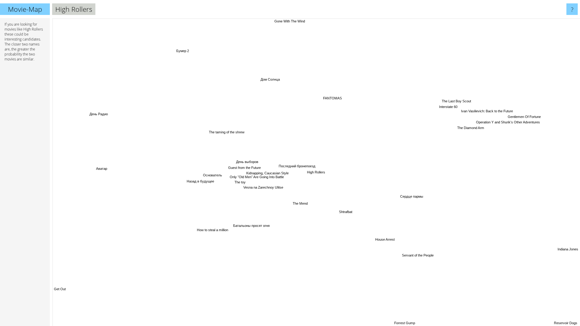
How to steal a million (209, 228)
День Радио (99, 113)
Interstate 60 (446, 107)
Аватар (101, 166)
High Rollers (316, 172)
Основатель (211, 175)
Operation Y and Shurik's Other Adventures (507, 122)
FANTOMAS (326, 98)
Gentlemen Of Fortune (524, 116)
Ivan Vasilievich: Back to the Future (486, 111)
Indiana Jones (568, 247)
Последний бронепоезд (296, 166)
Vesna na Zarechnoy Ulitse (263, 188)
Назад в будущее (200, 182)
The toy (239, 183)
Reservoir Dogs (566, 323)
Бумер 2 (192, 48)
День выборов (247, 162)
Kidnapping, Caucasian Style (266, 173)
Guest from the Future (243, 168)
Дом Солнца (268, 80)
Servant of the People (417, 255)
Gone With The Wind (297, 21)
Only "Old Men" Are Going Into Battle (256, 177)
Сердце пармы (410, 199)
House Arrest (384, 240)
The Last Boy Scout (455, 101)
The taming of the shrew (223, 135)
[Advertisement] (25, 134)
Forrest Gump (413, 323)
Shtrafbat (344, 212)
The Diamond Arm (470, 127)
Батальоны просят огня (250, 226)
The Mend (299, 204)
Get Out (60, 289)
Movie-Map (25, 9)
